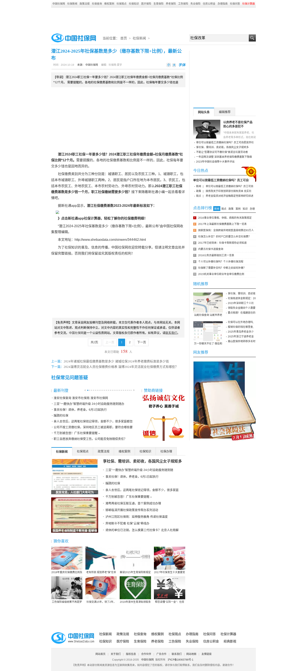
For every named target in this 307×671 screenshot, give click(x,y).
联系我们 (177, 654)
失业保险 (195, 3)
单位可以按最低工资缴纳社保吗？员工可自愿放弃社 (225, 142)
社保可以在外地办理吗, (241, 322)
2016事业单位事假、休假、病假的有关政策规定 (225, 217)
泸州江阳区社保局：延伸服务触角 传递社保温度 (136, 516)
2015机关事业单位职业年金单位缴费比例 (221, 274)
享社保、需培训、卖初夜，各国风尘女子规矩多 (142, 461)
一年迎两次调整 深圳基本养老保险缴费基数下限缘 (224, 156)
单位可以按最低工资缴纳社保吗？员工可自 (221, 180)
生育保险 (159, 3)
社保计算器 (228, 634)
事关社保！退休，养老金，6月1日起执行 (80, 409)
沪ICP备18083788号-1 (180, 659)
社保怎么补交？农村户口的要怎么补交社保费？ (224, 236)
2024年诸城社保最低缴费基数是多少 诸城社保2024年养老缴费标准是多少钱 (116, 361)
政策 (198, 191)
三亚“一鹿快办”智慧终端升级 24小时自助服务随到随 (139, 470)
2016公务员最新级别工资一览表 (216, 255)
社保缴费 (113, 160)
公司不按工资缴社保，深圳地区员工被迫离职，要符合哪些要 (93, 427)
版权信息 (131, 654)
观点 (198, 195)
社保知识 (134, 3)
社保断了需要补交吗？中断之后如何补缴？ (222, 267)
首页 (123, 38)
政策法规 (85, 3)
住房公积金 (209, 3)
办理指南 (223, 3)
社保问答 (235, 3)
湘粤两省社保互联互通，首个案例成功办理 (133, 503)
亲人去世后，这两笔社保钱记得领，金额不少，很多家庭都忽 (93, 421)
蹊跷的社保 (61, 415)
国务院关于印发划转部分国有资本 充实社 (228, 191)
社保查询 (97, 3)
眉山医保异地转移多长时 (241, 341)
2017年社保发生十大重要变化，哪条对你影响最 (169, 572)
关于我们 (116, 654)
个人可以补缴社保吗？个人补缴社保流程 (220, 261)
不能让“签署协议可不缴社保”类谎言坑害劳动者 (222, 152)
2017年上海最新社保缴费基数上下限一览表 (222, 224)
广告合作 (161, 654)
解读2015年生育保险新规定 (135, 572)
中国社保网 (58, 3)
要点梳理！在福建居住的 (241, 312)
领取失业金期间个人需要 (241, 307)
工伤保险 (183, 3)
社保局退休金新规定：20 (242, 298)
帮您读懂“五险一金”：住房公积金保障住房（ (169, 602)
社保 (82, 154)
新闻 (198, 186)
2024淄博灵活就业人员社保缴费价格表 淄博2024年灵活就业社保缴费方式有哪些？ (121, 366)
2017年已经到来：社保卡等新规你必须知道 (222, 242)
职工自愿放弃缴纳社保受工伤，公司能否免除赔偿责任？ (90, 438)
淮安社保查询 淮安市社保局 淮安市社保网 (81, 398)
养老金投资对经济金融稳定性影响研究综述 (229, 195)
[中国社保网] (73, 632)
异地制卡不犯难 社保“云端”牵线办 (127, 523)
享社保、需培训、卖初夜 (241, 293)
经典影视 (230, 641)
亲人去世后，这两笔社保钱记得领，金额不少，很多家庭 (142, 490)
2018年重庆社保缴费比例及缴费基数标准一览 (66, 572)
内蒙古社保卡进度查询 (210, 249)
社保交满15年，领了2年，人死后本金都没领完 (101, 602)
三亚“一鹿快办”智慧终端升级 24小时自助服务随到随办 (89, 403)
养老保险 (171, 3)
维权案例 (109, 3)
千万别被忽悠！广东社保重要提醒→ (77, 433)
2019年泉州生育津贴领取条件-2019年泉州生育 (135, 602)
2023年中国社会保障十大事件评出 (215, 161)
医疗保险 (146, 3)
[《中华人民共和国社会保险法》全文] (224, 362)
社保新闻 (72, 3)
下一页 (141, 342)
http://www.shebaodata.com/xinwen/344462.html (110, 239)
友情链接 (207, 654)
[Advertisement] (153, 19)
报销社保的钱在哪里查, (241, 326)
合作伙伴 (146, 654)
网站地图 (191, 654)
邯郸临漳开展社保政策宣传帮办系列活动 (131, 510)
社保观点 (122, 3)
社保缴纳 (104, 192)
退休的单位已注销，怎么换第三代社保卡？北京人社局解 (142, 530)
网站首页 (100, 654)
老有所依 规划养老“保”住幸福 (101, 572)
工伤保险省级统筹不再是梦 (67, 601)
